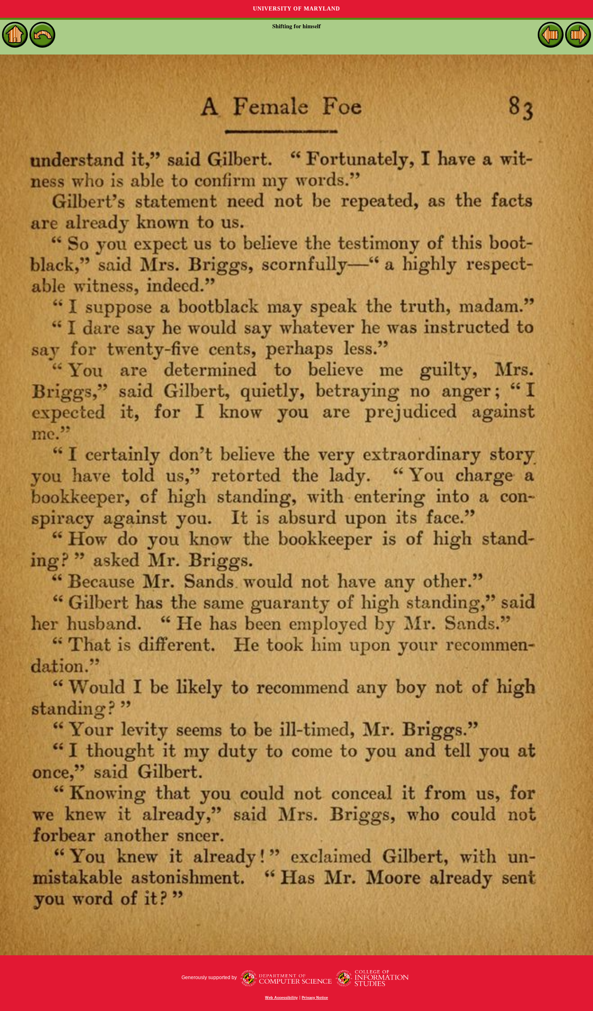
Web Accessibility (281, 998)
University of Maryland (296, 9)
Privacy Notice (315, 998)
